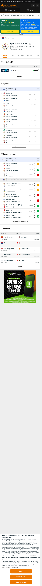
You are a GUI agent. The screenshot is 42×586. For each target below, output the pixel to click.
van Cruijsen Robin (10, 249)
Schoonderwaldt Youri (11, 260)
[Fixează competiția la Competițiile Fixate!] (26, 180)
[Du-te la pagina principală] (10, 5)
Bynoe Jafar (8, 243)
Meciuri (29, 55)
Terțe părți (33, 555)
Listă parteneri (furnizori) (10, 567)
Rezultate (20, 55)
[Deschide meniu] (37, 5)
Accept (21, 571)
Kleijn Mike (7, 254)
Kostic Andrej (8, 237)
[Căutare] (33, 5)
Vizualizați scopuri (21, 582)
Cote (12, 55)
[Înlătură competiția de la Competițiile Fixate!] (15, 89)
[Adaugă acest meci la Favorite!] (1, 94)
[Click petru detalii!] (20, 94)
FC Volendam (25, 249)
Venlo (23, 260)
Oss (22, 243)
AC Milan (24, 237)
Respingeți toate (21, 576)
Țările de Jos (9, 38)
